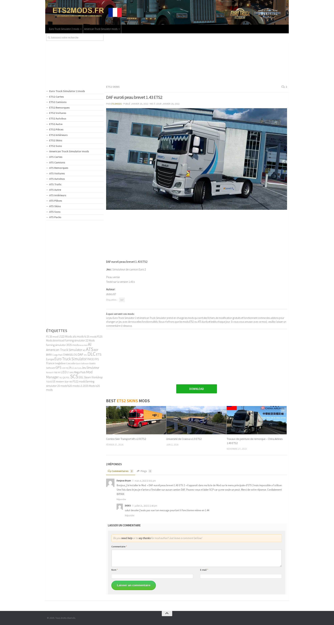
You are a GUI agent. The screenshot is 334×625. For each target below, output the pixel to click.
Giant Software (82, 363)
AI (90, 344)
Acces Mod (83, 345)
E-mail (204, 569)
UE (53, 381)
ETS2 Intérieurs (58, 135)
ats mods (78, 336)
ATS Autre (55, 189)
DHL (85, 355)
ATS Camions (57, 162)
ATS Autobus (57, 178)
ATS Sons (54, 211)
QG (64, 377)
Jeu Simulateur (90, 368)
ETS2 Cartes (56, 96)
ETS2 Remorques (59, 107)
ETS (98, 354)
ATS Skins (55, 206)
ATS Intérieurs (57, 195)
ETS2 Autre (55, 124)
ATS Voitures (57, 173)
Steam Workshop (93, 377)
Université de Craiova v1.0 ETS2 (184, 439)
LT (68, 372)
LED (63, 372)
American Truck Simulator (64, 350)
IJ (73, 367)
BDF (96, 350)
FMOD (90, 359)
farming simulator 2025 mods (62, 345)
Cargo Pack (57, 354)
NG (60, 377)
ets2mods (116, 103)
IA (70, 367)
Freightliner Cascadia (65, 363)
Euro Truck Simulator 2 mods (64, 29)
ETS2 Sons (55, 146)
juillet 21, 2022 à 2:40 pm (146, 505)
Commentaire (119, 546)
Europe (50, 359)
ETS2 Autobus (57, 118)
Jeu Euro (77, 368)
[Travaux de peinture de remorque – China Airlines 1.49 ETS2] (257, 420)
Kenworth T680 (51, 372)
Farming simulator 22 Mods (80, 340)
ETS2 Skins (113, 86)
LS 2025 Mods (87, 385)
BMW (49, 354)
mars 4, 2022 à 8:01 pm (145, 480)
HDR (63, 368)
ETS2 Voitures (57, 113)
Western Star (62, 381)
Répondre (121, 499)
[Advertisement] (196, 58)
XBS (70, 381)
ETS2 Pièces (56, 129)
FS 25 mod (52, 336)
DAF (122, 300)
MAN (71, 372)
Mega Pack (80, 372)
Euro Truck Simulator (70, 359)
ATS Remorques (58, 167)
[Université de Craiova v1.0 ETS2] (196, 420)
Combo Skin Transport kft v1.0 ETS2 (126, 439)
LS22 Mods (65, 336)
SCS (74, 376)
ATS (89, 349)
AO (84, 350)
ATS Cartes (55, 157)
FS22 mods (79, 381)
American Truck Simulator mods (100, 29)
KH (59, 372)
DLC (92, 354)
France (50, 363)
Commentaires (122, 471)
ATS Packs (55, 217)
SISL (81, 377)
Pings (146, 471)
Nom (114, 569)
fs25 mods (73, 385)
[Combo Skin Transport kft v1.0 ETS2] (136, 420)
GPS (58, 367)
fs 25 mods (90, 336)
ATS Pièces (55, 200)
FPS (97, 359)
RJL (68, 377)
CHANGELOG (70, 354)
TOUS (49, 381)
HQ (67, 368)
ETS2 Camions (57, 102)
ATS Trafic (55, 184)
